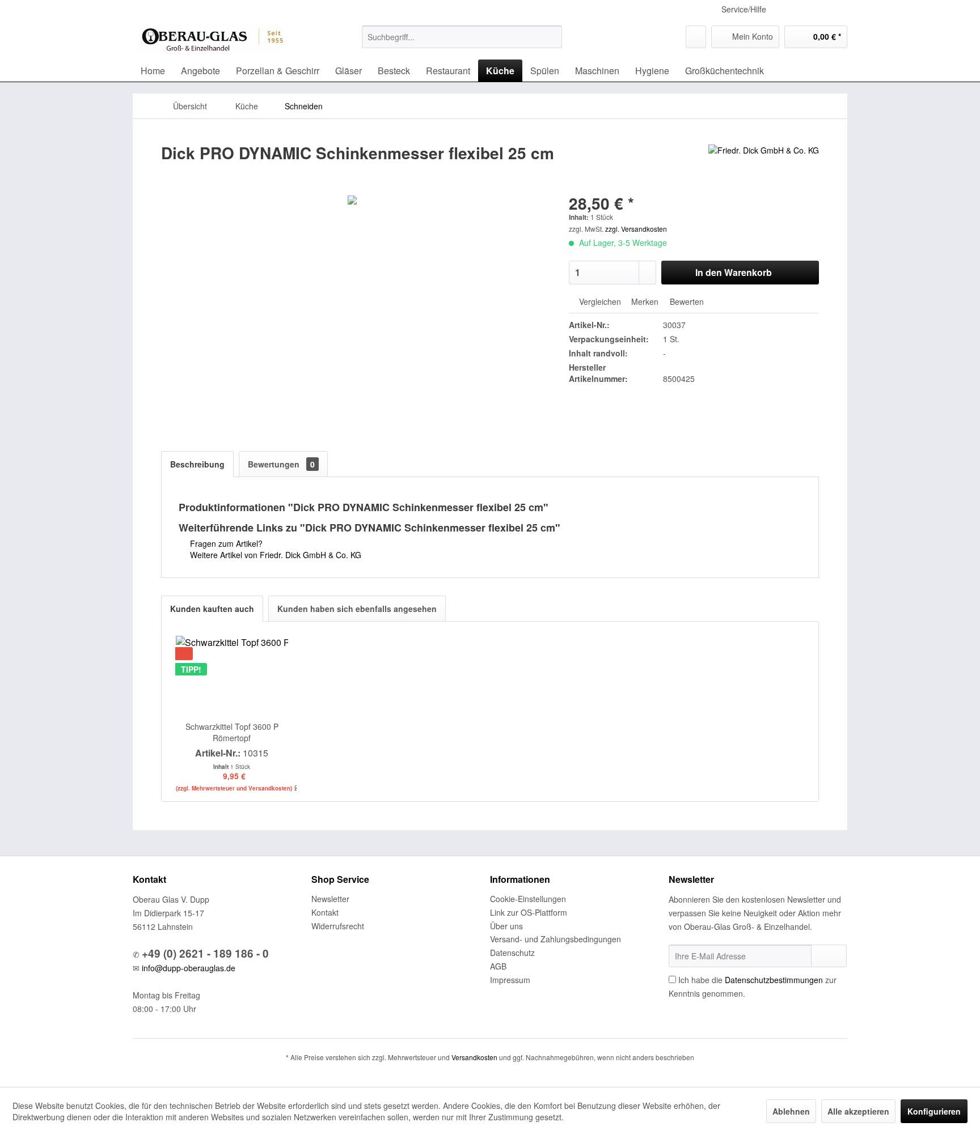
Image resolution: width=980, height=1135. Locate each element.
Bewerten (686, 301)
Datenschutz (512, 952)
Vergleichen (599, 301)
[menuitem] (462, 36)
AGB (498, 966)
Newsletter (330, 898)
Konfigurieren (934, 1111)
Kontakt (325, 912)
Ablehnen (791, 1111)
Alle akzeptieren (858, 1111)
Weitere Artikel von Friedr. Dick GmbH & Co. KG (274, 554)
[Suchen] (551, 36)
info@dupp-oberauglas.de (188, 968)
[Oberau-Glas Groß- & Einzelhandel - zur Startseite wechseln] (211, 39)
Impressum (510, 979)
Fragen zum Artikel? (225, 543)
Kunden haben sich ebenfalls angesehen (357, 608)
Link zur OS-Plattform (528, 912)
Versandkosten (474, 1057)
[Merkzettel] (696, 36)
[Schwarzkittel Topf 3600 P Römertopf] (232, 675)
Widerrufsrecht (337, 926)
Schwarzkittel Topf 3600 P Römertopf (231, 732)
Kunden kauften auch (212, 608)
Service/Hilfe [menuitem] (743, 9)
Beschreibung (197, 464)
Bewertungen (281, 464)
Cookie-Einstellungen (528, 898)
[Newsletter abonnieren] (829, 956)
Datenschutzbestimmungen (774, 979)
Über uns (506, 926)
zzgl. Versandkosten (636, 228)
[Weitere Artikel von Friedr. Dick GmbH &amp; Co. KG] (763, 164)
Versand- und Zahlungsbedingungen (555, 939)
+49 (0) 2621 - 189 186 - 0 (205, 953)
